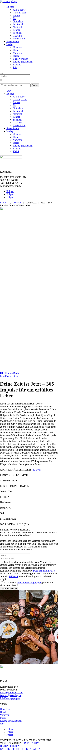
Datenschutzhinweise (44, 570)
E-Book (37, 469)
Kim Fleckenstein (9, 376)
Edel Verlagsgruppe (10, 698)
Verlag (9, 44)
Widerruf (13, 576)
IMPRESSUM (31, 743)
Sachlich (17, 32)
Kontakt (17, 64)
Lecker (16, 15)
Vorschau (17, 53)
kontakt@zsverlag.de (10, 695)
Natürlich (17, 27)
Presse (16, 56)
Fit (14, 18)
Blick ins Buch (11, 373)
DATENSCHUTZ (9, 746)
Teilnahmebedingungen (29, 582)
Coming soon (20, 12)
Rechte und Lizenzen (11, 720)
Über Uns (5, 709)
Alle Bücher (19, 9)
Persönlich (18, 24)
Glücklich (18, 21)
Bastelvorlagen (20, 58)
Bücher (10, 6)
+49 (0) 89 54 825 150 (11, 692)
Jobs (15, 67)
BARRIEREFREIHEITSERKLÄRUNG (21, 749)
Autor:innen (12, 41)
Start (8, 90)
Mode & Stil (19, 38)
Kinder (16, 30)
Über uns (17, 47)
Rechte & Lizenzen (23, 61)
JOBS (16, 151)
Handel (16, 50)
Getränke (17, 35)
